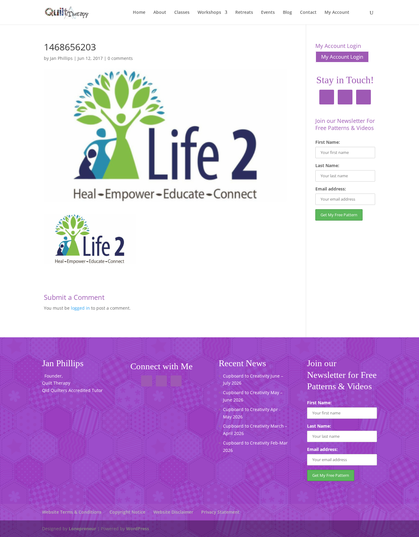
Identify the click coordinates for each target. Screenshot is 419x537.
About (159, 12)
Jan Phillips (61, 58)
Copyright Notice (127, 512)
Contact (308, 12)
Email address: (330, 189)
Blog (287, 12)
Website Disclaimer (173, 512)
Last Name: (327, 165)
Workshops (209, 12)
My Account (337, 12)
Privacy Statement (220, 512)
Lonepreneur (82, 528)
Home (139, 12)
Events (268, 12)
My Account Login (342, 56)
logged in (80, 308)
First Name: (327, 142)
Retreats (244, 12)
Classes (182, 12)
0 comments (120, 58)
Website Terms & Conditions (72, 512)
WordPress (137, 528)
